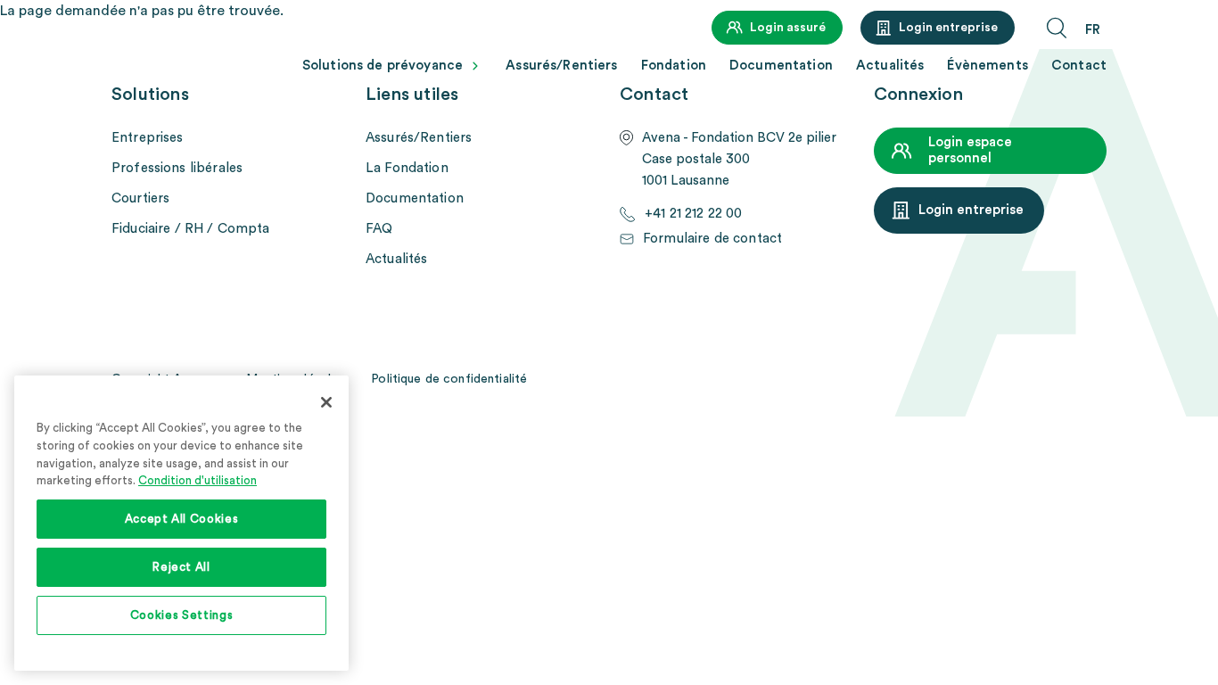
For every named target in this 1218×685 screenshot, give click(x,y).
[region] (181, 523)
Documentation (781, 65)
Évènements (987, 65)
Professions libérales (177, 168)
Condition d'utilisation (197, 481)
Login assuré (788, 27)
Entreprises (147, 137)
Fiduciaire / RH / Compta (190, 228)
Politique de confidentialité (449, 379)
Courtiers (140, 198)
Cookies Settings (182, 615)
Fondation (673, 65)
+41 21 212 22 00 (693, 213)
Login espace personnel (970, 150)
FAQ (379, 228)
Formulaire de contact (712, 238)
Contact (1079, 65)
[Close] (326, 402)
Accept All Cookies (182, 519)
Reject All (181, 567)
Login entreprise (948, 27)
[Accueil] (187, 59)
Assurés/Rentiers (561, 65)
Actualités (890, 65)
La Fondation (407, 168)
